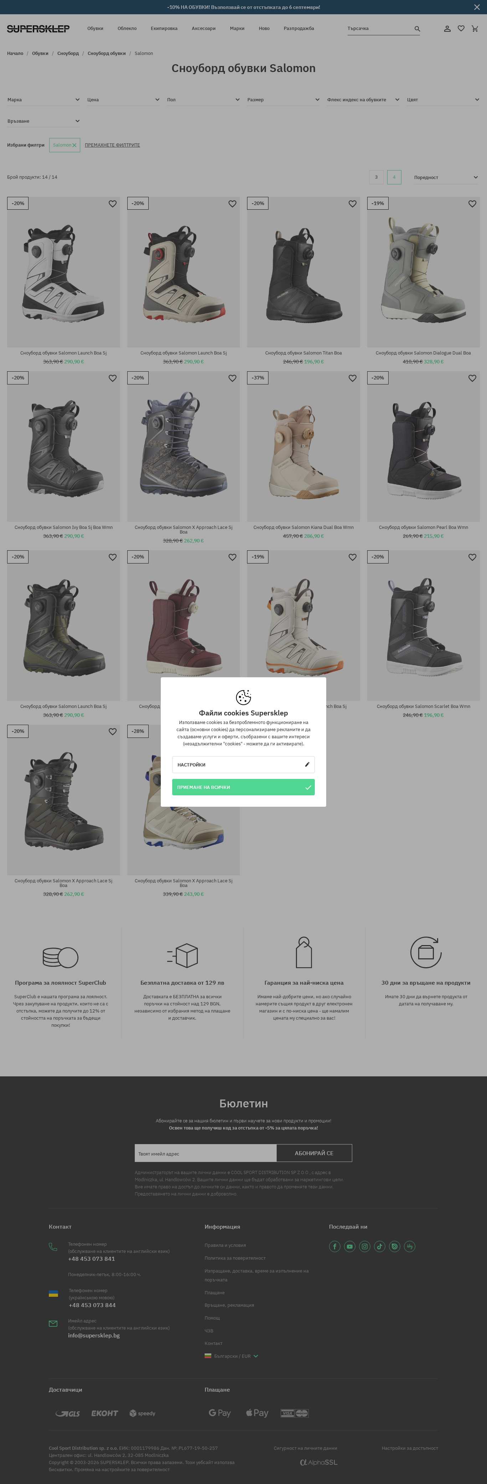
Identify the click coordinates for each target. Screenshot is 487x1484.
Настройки (191, 764)
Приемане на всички (203, 787)
